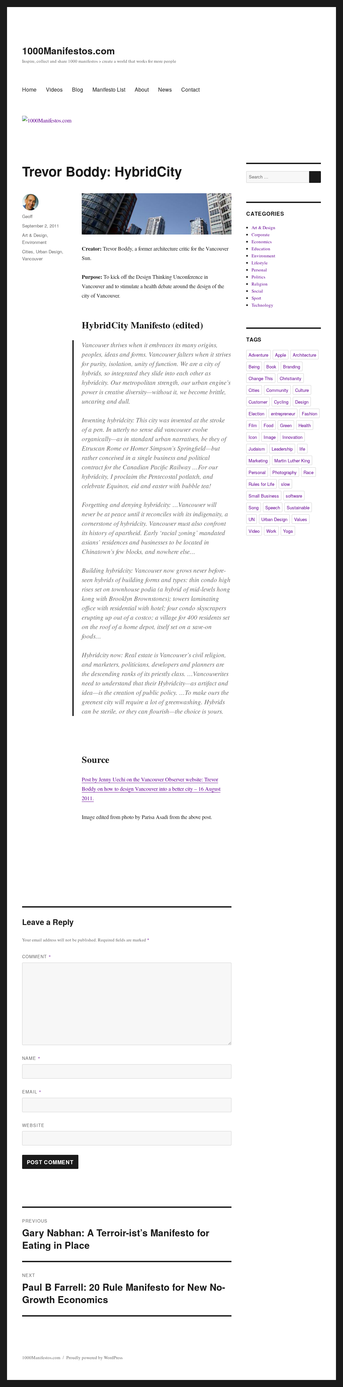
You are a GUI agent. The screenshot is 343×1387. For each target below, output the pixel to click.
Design (301, 402)
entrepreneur (283, 413)
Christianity (290, 378)
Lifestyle (260, 263)
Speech (272, 507)
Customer (258, 402)
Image (270, 437)
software (294, 496)
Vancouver (32, 258)
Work (271, 531)
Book (271, 366)
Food (268, 425)
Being (254, 366)
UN (252, 519)
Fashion (309, 413)
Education (261, 249)
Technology (262, 305)
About (142, 89)
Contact (190, 89)
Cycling (281, 402)
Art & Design (34, 235)
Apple (280, 355)
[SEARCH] (315, 177)
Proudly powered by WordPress (94, 1357)
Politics (258, 277)
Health (304, 425)
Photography (284, 472)
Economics (262, 242)
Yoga (288, 531)
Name (31, 1058)
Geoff (27, 216)
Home (29, 89)
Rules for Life (261, 484)
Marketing (258, 460)
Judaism (257, 449)
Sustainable (298, 507)
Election (256, 413)
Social (257, 291)
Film (253, 425)
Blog (77, 89)
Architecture (304, 355)
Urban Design (49, 251)
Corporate (261, 235)
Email (32, 1091)
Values (300, 519)
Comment (36, 956)
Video (254, 531)
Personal (259, 270)
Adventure (258, 355)
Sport (256, 298)
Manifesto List (108, 89)
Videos (54, 89)
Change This (261, 378)
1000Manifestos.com (68, 50)
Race (308, 472)
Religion (260, 284)
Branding (291, 366)
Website (33, 1125)
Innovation (292, 437)
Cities (27, 251)
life (302, 449)
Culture (302, 390)
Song (254, 507)
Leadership (282, 449)
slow (285, 484)
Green (286, 425)
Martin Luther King (292, 460)
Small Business (264, 496)
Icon (253, 437)
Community (277, 390)
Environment (34, 242)
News (165, 89)
